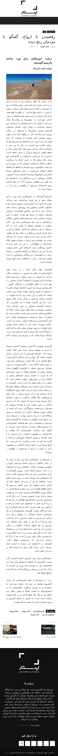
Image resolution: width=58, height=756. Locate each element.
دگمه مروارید (26, 611)
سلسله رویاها (14, 611)
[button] (4, 20)
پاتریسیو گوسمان (38, 611)
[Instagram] (33, 743)
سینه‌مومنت (51, 31)
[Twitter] (52, 743)
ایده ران (6, 753)
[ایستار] (29, 8)
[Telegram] (40, 743)
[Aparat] (21, 743)
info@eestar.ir (24, 725)
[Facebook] (46, 743)
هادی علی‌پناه (44, 46)
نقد (44, 31)
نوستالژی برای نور (48, 614)
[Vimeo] (27, 743)
